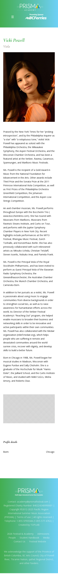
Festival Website (37, 541)
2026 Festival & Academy (20, 533)
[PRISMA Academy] (29, 7)
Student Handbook (29, 537)
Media (46, 537)
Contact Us (19, 541)
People (12, 537)
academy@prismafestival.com (33, 501)
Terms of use (24, 517)
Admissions (43, 533)
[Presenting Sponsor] (36, 16)
